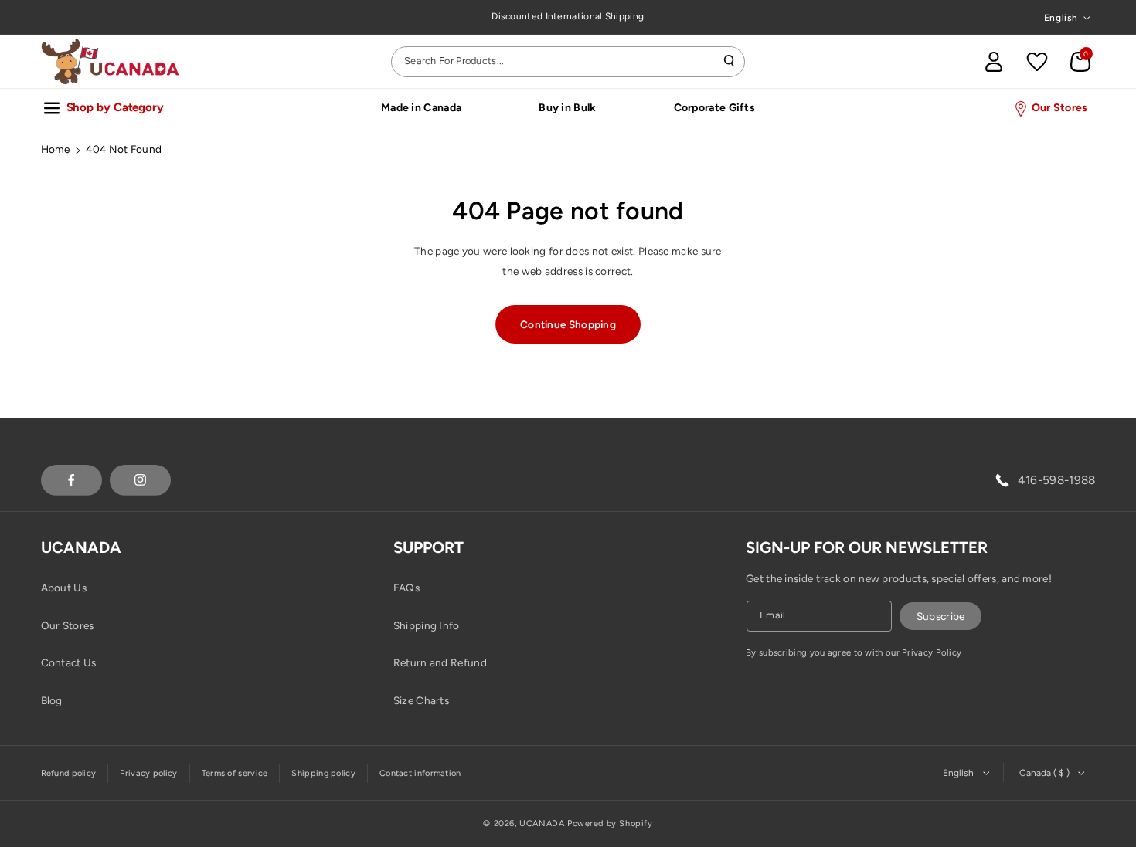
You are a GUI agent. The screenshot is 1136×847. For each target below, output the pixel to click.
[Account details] (993, 62)
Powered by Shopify (610, 823)
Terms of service (235, 773)
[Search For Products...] (729, 61)
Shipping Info (426, 625)
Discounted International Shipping (567, 16)
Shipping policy (323, 773)
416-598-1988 (1057, 480)
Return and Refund (440, 662)
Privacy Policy (931, 652)
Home (55, 149)
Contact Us (69, 662)
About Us (64, 587)
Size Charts (421, 700)
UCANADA (541, 823)
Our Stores (67, 625)
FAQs (406, 587)
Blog (52, 700)
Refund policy (69, 773)
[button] (1080, 62)
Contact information (420, 773)
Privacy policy (148, 773)
